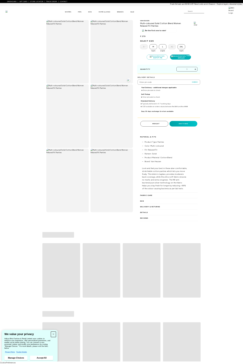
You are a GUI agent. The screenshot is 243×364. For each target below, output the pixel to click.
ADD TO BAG (183, 123)
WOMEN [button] (68, 12)
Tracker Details (21, 352)
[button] (53, 334)
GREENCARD (12, 1)
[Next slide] (198, 255)
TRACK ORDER (51, 1)
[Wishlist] (207, 11)
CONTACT (63, 1)
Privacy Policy (10, 352)
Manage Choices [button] (16, 358)
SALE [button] (132, 12)
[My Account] (214, 11)
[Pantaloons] (10, 12)
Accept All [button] (41, 358)
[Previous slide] (45, 255)
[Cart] (221, 11)
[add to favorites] (77, 280)
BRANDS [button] (120, 12)
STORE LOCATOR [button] (36, 1)
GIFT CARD (23, 1)
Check (195, 82)
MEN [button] (79, 12)
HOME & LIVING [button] (104, 12)
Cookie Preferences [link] (8, 363)
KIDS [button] (90, 12)
